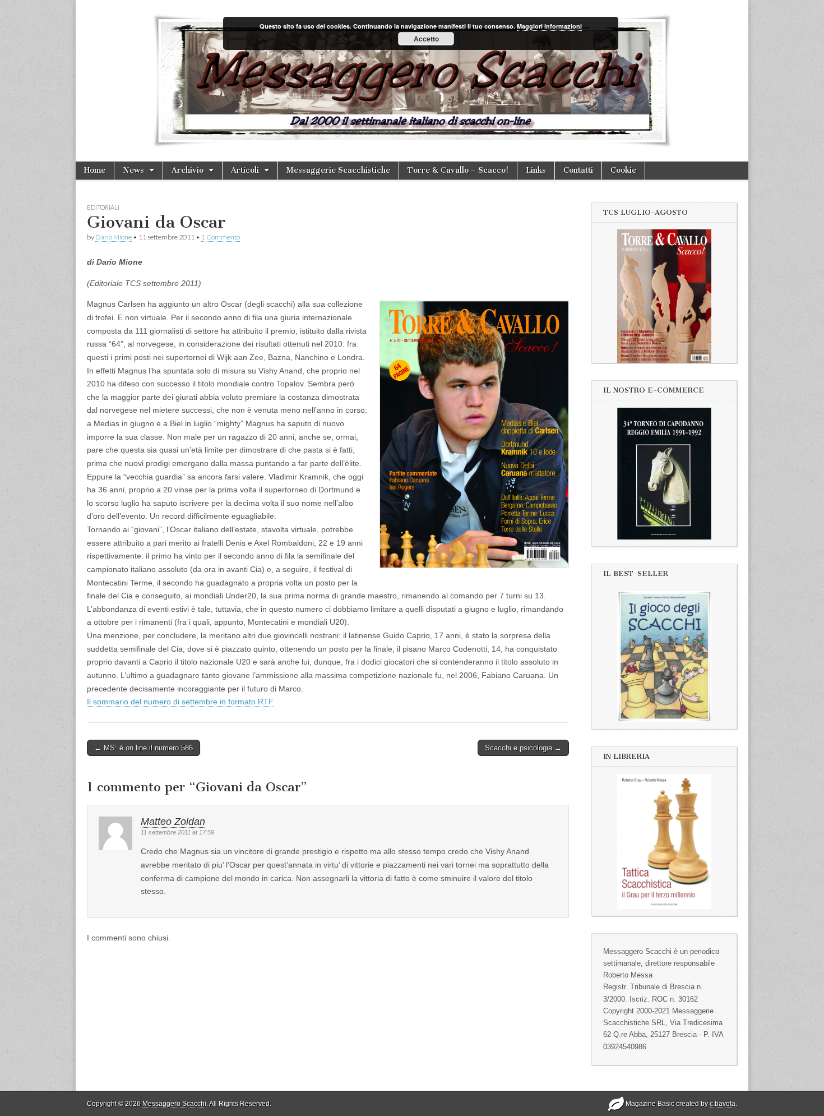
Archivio (187, 170)
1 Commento (220, 237)
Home (94, 170)
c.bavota (722, 1104)
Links (536, 170)
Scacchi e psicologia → (523, 748)
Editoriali (103, 207)
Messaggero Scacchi (174, 1104)
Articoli (245, 170)
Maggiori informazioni (549, 26)
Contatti (578, 170)
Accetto (426, 39)
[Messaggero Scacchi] (412, 81)
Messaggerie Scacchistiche (338, 170)
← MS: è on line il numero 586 (143, 748)
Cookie (623, 170)
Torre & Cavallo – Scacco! (458, 170)
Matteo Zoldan (173, 821)
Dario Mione (113, 237)
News (133, 170)
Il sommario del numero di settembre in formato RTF (180, 701)
